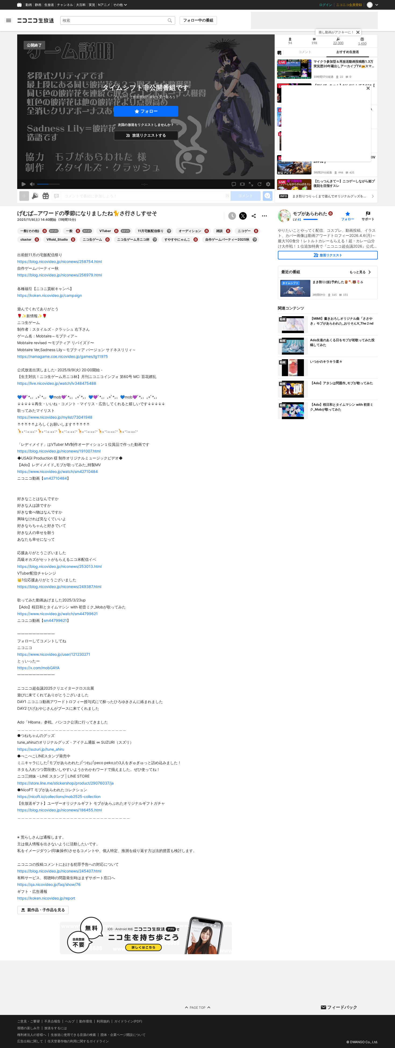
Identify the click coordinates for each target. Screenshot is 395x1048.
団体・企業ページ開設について (123, 1034)
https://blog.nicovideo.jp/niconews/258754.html (59, 261)
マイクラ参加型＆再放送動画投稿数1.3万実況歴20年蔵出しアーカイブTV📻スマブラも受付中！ (344, 64)
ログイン (325, 4)
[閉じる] (358, 32)
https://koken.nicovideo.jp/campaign (49, 295)
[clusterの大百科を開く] (37, 239)
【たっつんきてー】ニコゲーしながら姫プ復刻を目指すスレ (344, 183)
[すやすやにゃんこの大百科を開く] (195, 239)
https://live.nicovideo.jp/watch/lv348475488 (56, 383)
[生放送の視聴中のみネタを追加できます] (24, 196)
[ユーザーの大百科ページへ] (330, 213)
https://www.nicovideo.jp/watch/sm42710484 (57, 471)
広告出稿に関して (30, 1041)
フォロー (149, 111)
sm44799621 (55, 620)
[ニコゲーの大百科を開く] (256, 231)
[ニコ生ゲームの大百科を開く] (107, 239)
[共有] (253, 216)
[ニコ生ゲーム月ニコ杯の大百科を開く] (155, 239)
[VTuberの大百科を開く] (116, 231)
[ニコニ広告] (35, 196)
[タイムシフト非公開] (232, 216)
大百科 (81, 4)
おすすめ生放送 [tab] (347, 52)
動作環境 (85, 1021)
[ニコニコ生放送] (35, 20)
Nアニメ (104, 4)
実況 (92, 4)
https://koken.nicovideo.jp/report (46, 898)
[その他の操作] (264, 216)
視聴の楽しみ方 (28, 1028)
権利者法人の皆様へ (31, 1034)
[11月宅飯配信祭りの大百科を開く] (169, 231)
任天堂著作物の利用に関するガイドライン (78, 1041)
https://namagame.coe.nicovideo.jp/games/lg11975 (62, 356)
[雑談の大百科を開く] (228, 231)
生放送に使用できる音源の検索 (73, 1034)
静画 (38, 4)
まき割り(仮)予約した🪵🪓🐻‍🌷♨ (338, 282)
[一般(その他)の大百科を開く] (44, 231)
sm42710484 (55, 478)
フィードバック (342, 1007)
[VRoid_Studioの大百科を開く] (73, 239)
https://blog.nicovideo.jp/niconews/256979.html (59, 275)
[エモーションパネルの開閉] (267, 196)
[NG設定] (279, 52)
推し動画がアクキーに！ (336, 32)
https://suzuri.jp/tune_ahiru (40, 749)
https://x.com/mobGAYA (38, 667)
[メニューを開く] (8, 20)
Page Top (198, 1007)
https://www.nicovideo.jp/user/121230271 (53, 654)
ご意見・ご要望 (28, 1021)
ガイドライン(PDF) (128, 1021)
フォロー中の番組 (198, 20)
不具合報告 (52, 1021)
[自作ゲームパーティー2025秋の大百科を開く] (255, 239)
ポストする (243, 216)
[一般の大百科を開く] (78, 231)
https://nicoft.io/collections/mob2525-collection (58, 796)
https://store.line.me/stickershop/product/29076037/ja (65, 783)
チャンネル (65, 4)
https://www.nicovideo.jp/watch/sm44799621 (57, 613)
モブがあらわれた (310, 213)
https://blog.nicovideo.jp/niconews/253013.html (59, 566)
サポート (368, 219)
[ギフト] (46, 196)
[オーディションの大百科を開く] (206, 231)
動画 (29, 4)
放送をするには (55, 1028)
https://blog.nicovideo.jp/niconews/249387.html (59, 586)
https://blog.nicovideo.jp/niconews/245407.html (59, 871)
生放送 (49, 4)
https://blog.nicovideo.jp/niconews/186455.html (59, 810)
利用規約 (103, 1021)
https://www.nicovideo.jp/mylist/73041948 (54, 417)
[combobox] (117, 20)
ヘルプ (70, 1021)
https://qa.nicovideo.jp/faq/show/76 (49, 884)
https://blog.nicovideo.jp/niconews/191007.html (58, 451)
